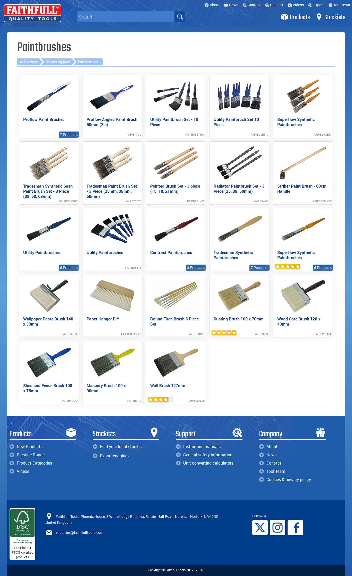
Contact (254, 4)
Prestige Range (31, 455)
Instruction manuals (202, 446)
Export (318, 4)
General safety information (207, 455)
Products (300, 17)
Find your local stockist (121, 446)
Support (276, 4)
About (215, 4)
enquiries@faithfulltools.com (79, 532)
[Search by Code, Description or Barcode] (179, 16)
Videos (298, 4)
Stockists (335, 17)
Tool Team (341, 4)
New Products (30, 446)
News (233, 4)
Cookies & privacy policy (288, 479)
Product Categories (34, 463)
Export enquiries (114, 456)
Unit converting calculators (208, 463)
